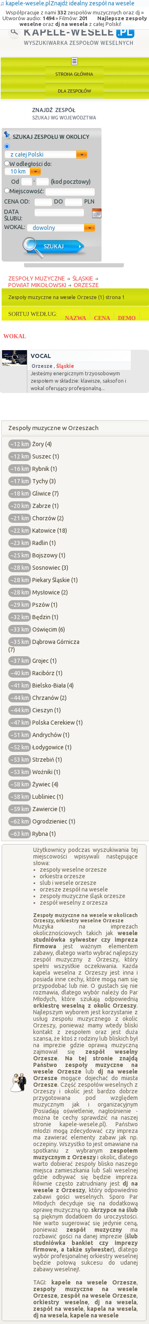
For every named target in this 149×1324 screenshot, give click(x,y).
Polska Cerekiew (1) (57, 722)
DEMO (127, 318)
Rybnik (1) (44, 469)
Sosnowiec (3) (50, 567)
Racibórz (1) (47, 673)
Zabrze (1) (45, 506)
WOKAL (14, 336)
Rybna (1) (44, 833)
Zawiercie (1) (48, 809)
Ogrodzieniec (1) (53, 821)
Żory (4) (42, 444)
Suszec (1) (45, 456)
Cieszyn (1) (46, 710)
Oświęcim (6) (48, 629)
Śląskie (65, 366)
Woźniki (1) (46, 772)
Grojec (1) (44, 660)
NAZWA (75, 318)
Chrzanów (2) (49, 698)
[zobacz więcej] (13, 363)
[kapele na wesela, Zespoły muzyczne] (74, 73)
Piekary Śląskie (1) (55, 580)
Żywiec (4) (45, 784)
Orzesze (42, 366)
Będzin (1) (45, 617)
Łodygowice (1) (52, 747)
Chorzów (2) (48, 518)
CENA (102, 318)
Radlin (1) (44, 543)
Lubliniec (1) (47, 796)
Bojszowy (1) (48, 555)
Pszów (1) (45, 604)
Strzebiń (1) (47, 759)
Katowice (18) (49, 530)
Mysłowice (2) (50, 592)
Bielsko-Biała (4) (53, 685)
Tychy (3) (44, 481)
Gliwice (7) (45, 493)
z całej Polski (26, 154)
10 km (18, 171)
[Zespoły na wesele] (74, 90)
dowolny (44, 228)
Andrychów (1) (51, 735)
